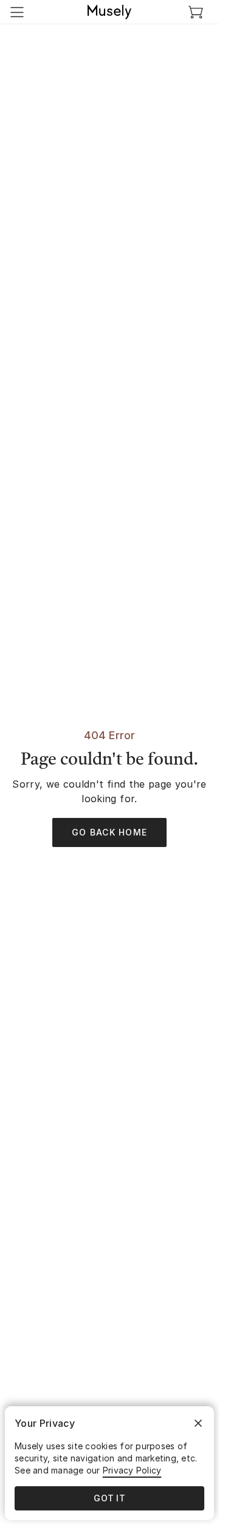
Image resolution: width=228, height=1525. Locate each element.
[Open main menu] (17, 12)
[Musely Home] (109, 12)
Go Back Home (109, 832)
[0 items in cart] (196, 12)
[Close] (198, 1423)
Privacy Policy (132, 1470)
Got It (109, 1498)
